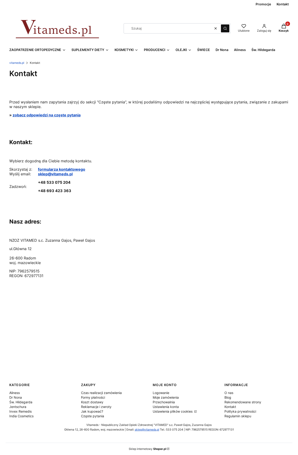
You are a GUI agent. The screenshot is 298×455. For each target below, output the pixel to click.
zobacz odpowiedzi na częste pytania (47, 115)
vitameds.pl (16, 63)
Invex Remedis (20, 411)
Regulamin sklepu (237, 416)
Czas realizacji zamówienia (101, 393)
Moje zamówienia (166, 397)
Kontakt (230, 407)
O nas (228, 393)
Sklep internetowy (147, 449)
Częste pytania (92, 416)
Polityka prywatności (240, 411)
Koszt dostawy (92, 402)
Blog (227, 397)
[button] (225, 28)
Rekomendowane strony (242, 402)
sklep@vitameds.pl (55, 174)
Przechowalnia (164, 402)
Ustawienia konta (166, 407)
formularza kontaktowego (61, 169)
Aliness (14, 393)
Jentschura (17, 407)
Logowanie (161, 393)
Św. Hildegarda (20, 402)
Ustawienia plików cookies (173, 411)
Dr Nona (15, 397)
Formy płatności (93, 397)
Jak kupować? (92, 411)
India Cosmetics (21, 416)
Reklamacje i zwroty (96, 407)
